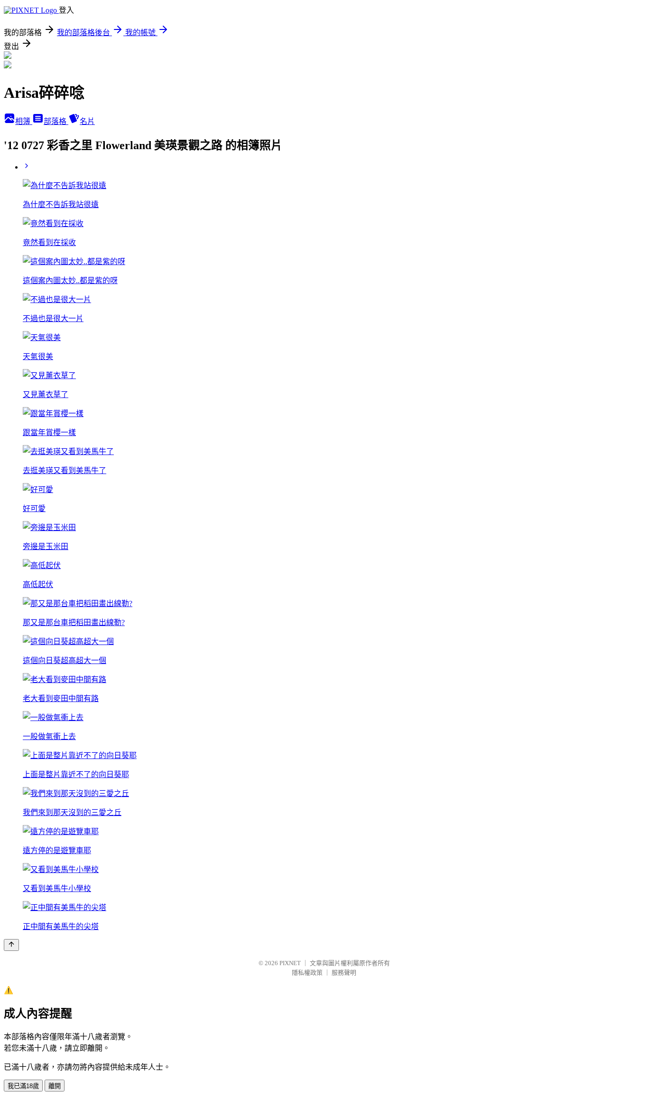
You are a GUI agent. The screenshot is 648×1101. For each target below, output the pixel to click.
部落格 (56, 121)
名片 (87, 121)
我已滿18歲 (23, 1086)
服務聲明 (344, 972)
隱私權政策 (307, 972)
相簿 (23, 121)
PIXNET (290, 963)
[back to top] (11, 945)
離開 (54, 1086)
